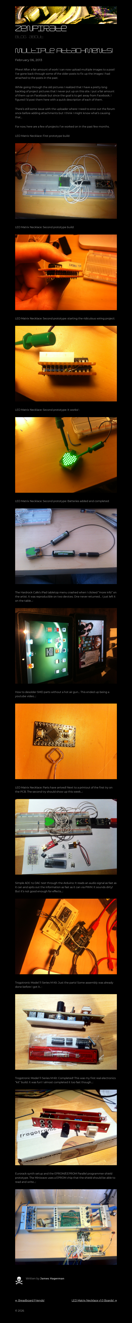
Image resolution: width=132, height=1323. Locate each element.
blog (20, 37)
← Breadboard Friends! (29, 1300)
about (36, 37)
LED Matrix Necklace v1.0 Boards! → (94, 1300)
